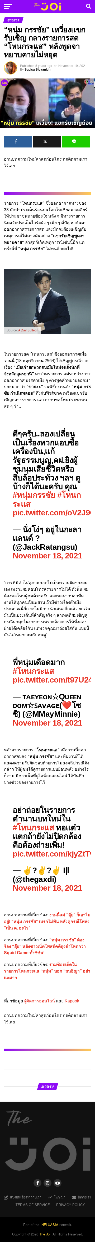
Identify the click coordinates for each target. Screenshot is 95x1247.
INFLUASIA (49, 1224)
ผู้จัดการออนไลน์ (39, 1001)
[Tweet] (47, 141)
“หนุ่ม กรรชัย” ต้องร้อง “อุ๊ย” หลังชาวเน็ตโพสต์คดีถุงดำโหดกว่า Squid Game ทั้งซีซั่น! (45, 946)
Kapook (72, 1001)
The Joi (44, 1234)
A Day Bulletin (28, 330)
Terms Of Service (33, 1205)
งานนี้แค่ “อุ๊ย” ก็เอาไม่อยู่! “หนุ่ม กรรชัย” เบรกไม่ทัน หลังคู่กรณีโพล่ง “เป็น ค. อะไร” (47, 921)
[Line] (76, 141)
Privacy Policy (70, 1205)
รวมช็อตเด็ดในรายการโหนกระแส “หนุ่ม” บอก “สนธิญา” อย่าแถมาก (47, 971)
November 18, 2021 (47, 555)
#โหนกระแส (33, 671)
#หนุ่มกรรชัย (34, 494)
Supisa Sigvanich (37, 69)
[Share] (18, 141)
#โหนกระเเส (33, 827)
